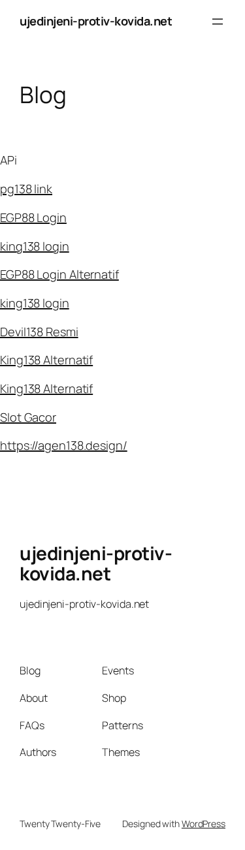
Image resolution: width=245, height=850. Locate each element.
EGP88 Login (33, 217)
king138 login (34, 246)
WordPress (203, 823)
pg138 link (26, 189)
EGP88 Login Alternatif (59, 274)
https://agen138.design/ (63, 445)
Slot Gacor (28, 417)
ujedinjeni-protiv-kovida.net (96, 21)
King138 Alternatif (46, 360)
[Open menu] (217, 21)
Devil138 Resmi (39, 331)
